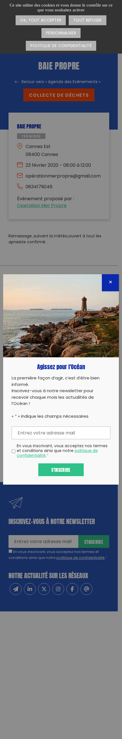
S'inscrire (60, 469)
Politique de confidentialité (61, 46)
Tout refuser (87, 20)
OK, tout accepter (40, 20)
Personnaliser (61, 33)
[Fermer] (110, 282)
